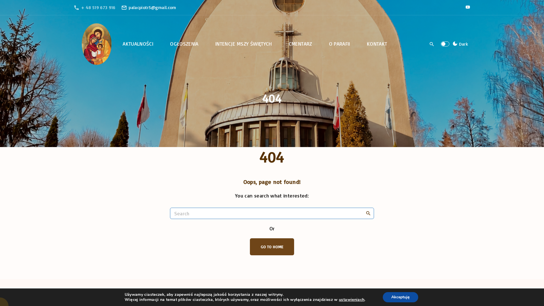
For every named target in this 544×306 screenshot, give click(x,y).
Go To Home (272, 246)
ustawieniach (351, 299)
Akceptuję (400, 297)
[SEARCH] (368, 213)
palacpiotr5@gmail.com (152, 7)
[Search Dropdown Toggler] (432, 44)
